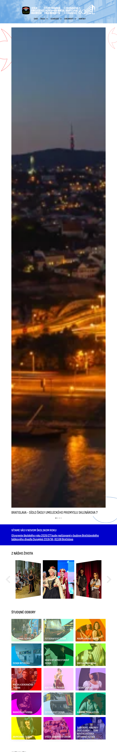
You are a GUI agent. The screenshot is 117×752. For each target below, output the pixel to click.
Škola (42, 19)
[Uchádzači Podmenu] (61, 19)
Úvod (36, 19)
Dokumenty (68, 19)
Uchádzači (55, 19)
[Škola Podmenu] (47, 19)
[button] (8, 579)
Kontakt (82, 19)
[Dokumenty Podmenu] (75, 19)
